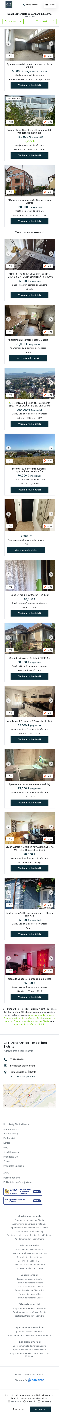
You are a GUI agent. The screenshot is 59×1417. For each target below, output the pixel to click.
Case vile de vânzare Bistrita (29, 1249)
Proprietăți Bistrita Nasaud (16, 1124)
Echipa (6, 1142)
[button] (53, 21)
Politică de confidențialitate (17, 1182)
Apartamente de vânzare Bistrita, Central (29, 1228)
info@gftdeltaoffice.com (22, 1065)
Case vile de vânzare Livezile (29, 1268)
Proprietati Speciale (13, 1166)
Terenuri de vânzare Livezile (29, 1298)
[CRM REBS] (35, 1380)
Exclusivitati (9, 1138)
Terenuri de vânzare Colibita (30, 1286)
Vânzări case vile (29, 1245)
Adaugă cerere (11, 1129)
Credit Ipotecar (11, 1152)
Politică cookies (11, 1177)
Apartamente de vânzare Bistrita (29, 1220)
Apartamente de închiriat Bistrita (29, 1331)
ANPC (6, 1173)
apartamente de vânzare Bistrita (27, 1018)
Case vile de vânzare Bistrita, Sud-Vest (29, 1253)
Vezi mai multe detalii (29, 85)
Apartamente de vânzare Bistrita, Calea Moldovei (29, 1235)
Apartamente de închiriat (29, 1327)
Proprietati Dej (10, 1156)
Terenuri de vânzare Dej (29, 1294)
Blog (5, 1147)
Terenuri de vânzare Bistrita (29, 1279)
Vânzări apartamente (29, 1216)
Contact (7, 1161)
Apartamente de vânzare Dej (29, 1231)
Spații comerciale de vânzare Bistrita (29, 1308)
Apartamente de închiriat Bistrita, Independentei (29, 1335)
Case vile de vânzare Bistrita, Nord (29, 1264)
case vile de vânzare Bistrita (36, 1021)
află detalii (39, 1395)
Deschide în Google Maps (22, 1076)
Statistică (31, 1401)
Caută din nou (14, 21)
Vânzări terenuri (30, 1275)
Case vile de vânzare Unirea (29, 1257)
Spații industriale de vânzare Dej (29, 1316)
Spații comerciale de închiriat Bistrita (29, 1346)
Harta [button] (49, 56)
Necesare (16, 1401)
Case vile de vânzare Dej (29, 1261)
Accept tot (40, 1409)
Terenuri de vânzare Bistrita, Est (29, 1290)
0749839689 (17, 1059)
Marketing (46, 1401)
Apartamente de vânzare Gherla (29, 1239)
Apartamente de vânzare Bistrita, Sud (29, 1224)
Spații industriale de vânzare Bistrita (29, 1312)
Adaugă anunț (10, 1133)
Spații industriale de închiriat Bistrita (29, 1349)
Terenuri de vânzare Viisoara (29, 1283)
